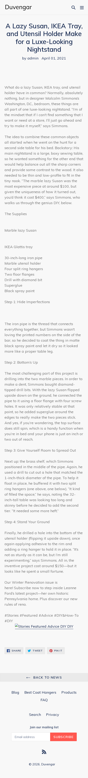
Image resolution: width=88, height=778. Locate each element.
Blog (15, 692)
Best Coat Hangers (40, 692)
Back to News (47, 677)
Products (69, 692)
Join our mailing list (44, 727)
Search (35, 714)
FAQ (44, 700)
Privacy (52, 714)
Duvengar (48, 764)
